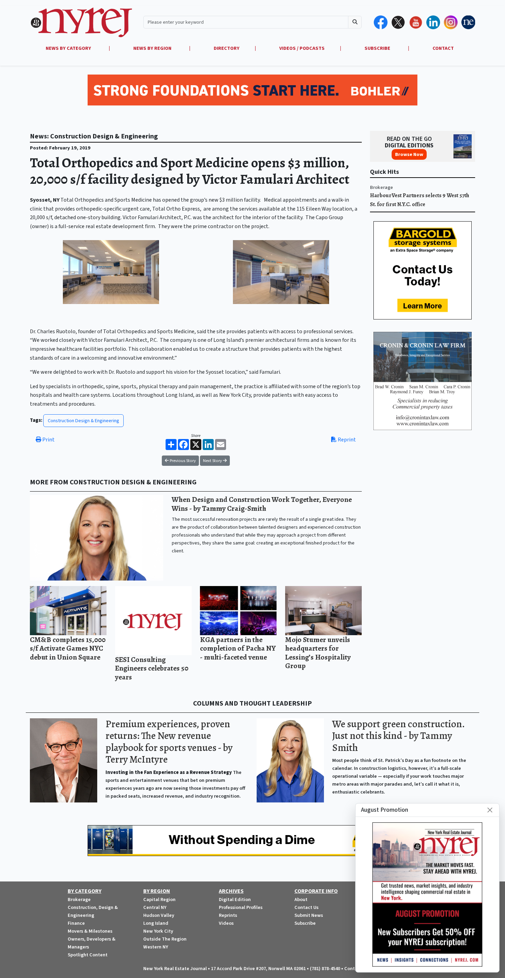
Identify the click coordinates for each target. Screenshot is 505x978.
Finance (76, 923)
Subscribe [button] (377, 48)
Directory (226, 48)
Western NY (155, 947)
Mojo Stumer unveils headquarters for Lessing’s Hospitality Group (318, 652)
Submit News (308, 915)
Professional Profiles (240, 907)
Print (48, 439)
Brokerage (381, 187)
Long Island (155, 923)
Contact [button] (443, 48)
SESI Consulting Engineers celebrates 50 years (151, 668)
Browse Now (409, 154)
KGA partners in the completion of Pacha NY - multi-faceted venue (238, 648)
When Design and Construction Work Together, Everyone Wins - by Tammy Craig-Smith (262, 503)
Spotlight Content (88, 954)
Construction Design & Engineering (83, 420)
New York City (158, 931)
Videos (226, 923)
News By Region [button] (152, 48)
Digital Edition (235, 899)
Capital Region (159, 899)
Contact (353, 968)
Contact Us (306, 907)
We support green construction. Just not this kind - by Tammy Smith (398, 735)
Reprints (228, 915)
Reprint (346, 439)
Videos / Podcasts (302, 48)
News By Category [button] (69, 48)
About (300, 899)
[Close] (490, 810)
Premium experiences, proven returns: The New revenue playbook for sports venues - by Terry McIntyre (169, 741)
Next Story (213, 461)
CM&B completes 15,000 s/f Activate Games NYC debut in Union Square (67, 648)
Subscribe (305, 923)
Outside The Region (165, 939)
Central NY (154, 907)
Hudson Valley (158, 915)
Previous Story (182, 461)
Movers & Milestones (90, 931)
